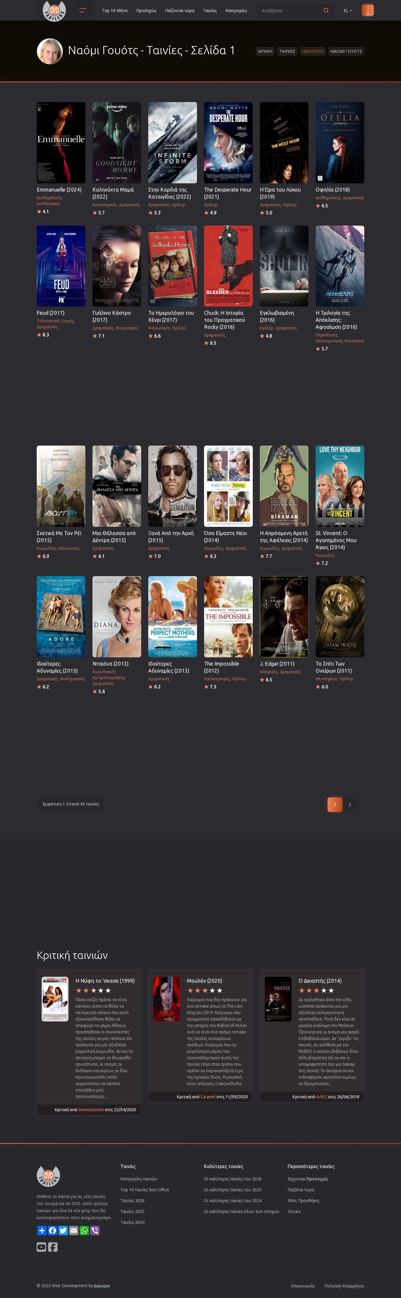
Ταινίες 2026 (132, 1200)
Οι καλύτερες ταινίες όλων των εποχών (241, 1211)
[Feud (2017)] (61, 266)
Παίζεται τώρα (301, 1189)
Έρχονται (308, 1179)
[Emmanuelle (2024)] (61, 142)
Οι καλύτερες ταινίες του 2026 (233, 1179)
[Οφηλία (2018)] (340, 142)
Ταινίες (210, 10)
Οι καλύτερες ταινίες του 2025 (233, 1189)
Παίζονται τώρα (179, 10)
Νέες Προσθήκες (303, 1200)
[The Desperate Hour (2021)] (228, 142)
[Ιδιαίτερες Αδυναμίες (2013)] (61, 616)
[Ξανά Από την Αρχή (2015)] (172, 486)
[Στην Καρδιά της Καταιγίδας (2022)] (172, 142)
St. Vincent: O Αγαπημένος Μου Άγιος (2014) (336, 540)
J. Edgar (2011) (277, 663)
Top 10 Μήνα (114, 10)
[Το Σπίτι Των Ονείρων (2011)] (340, 616)
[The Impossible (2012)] (228, 616)
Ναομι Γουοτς (346, 51)
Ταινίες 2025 (132, 1211)
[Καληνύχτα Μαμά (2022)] (116, 142)
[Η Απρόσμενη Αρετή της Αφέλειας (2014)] (284, 486)
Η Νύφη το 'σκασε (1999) (105, 981)
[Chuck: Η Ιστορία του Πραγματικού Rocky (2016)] (228, 266)
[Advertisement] (200, 397)
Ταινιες (287, 51)
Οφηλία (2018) (333, 189)
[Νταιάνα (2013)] (116, 616)
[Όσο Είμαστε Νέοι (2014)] (228, 486)
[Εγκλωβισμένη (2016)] (284, 266)
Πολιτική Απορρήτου (344, 1286)
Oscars (294, 1211)
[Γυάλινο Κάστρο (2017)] (116, 266)
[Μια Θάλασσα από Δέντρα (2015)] (116, 486)
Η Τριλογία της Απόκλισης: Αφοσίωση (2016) (336, 320)
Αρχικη (265, 51)
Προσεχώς (146, 10)
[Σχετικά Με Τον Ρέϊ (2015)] (61, 486)
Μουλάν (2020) (204, 981)
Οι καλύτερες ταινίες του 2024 (233, 1200)
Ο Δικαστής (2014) (320, 981)
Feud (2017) (51, 313)
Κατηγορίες (236, 10)
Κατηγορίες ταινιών (138, 1179)
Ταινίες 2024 (132, 1222)
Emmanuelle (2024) (59, 189)
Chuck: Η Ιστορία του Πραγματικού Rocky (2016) (224, 320)
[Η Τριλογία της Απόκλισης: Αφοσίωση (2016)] (340, 266)
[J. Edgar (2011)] (284, 616)
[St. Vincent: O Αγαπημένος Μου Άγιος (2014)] (340, 486)
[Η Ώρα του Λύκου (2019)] (284, 142)
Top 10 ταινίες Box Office (144, 1189)
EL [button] (346, 10)
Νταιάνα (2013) (110, 663)
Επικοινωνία (302, 1286)
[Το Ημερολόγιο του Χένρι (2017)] (172, 266)
